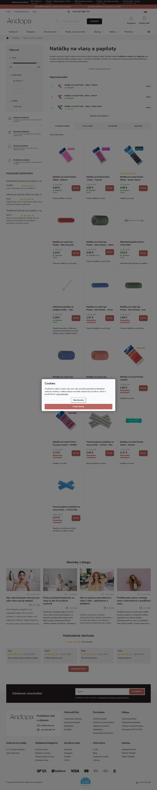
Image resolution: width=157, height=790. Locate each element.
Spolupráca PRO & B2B (132, 729)
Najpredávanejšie (62, 126)
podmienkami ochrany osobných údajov (113, 698)
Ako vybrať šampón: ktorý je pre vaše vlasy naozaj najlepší (22, 599)
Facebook (68, 749)
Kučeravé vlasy (41, 749)
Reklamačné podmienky (103, 733)
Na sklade (17, 81)
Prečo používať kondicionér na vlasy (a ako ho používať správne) (58, 600)
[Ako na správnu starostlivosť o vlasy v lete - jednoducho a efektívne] (97, 579)
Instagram (68, 753)
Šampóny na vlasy (43, 753)
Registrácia (68, 726)
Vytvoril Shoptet (145, 782)
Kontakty (68, 729)
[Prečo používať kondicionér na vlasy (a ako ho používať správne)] (60, 579)
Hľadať (94, 21)
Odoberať (137, 691)
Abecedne (138, 126)
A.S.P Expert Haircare (15, 749)
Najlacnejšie (87, 126)
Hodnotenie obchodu (78, 635)
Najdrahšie (112, 126)
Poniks (17, 107)
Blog (34, 12)
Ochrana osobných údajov (132, 726)
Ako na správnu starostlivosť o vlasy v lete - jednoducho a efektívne (95, 600)
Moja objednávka (129, 718)
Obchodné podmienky (131, 722)
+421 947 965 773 (48, 730)
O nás (8, 12)
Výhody (96, 760)
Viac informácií (62, 394)
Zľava (16, 85)
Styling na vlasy (41, 760)
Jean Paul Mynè (13, 753)
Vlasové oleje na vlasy (44, 756)
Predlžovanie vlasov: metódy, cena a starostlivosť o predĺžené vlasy (133, 600)
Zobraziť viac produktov (99, 116)
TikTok (67, 760)
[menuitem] (15, 32)
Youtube (67, 756)
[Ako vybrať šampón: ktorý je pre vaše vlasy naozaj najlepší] (23, 579)
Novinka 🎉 (18, 89)
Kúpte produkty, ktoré (104, 6)
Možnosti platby (100, 718)
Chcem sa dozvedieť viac (99, 68)
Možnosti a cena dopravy (103, 722)
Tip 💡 (16, 93)
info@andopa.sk (47, 725)
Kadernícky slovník (101, 756)
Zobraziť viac (78, 669)
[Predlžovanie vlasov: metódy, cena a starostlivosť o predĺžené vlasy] (134, 579)
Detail (76, 188)
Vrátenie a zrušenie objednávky (101, 728)
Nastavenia (78, 400)
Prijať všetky (78, 406)
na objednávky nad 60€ (52, 6)
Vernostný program (22, 12)
